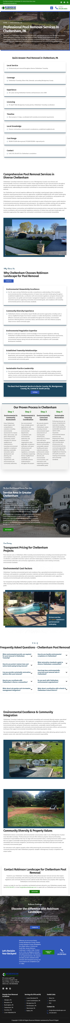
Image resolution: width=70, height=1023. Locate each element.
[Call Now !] (56, 8)
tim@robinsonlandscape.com (28, 887)
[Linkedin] (61, 2)
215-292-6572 (62, 9)
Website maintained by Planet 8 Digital (46, 1020)
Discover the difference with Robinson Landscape (26, 916)
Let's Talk (62, 952)
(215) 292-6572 (10, 887)
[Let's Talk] (62, 950)
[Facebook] (64, 2)
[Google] (67, 2)
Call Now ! (60, 7)
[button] (51, 8)
